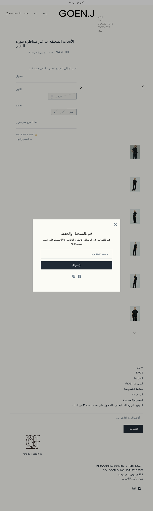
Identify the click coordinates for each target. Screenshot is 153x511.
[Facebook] (79, 276)
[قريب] (115, 224)
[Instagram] (73, 276)
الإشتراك (76, 265)
